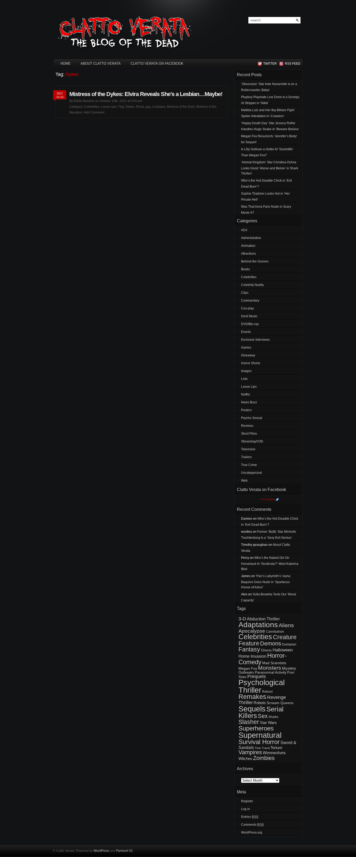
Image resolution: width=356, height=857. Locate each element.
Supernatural (259, 735)
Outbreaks (246, 672)
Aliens (286, 625)
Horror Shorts (250, 363)
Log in (245, 809)
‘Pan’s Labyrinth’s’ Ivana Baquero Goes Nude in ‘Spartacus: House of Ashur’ (265, 581)
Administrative (251, 238)
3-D (242, 618)
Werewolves (274, 753)
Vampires (250, 752)
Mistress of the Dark (181, 107)
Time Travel (262, 748)
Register (247, 801)
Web (244, 480)
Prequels (256, 676)
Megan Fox (247, 668)
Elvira (140, 107)
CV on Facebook (268, 499)
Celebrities (91, 107)
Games (246, 347)
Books (245, 269)
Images (246, 371)
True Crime (249, 465)
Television (248, 449)
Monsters (269, 668)
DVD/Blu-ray (250, 324)
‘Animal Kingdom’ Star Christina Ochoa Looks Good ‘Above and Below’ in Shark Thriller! (269, 167)
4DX (244, 230)
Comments (252, 824)
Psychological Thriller (261, 686)
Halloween (283, 650)
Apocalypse (251, 631)
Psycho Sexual (251, 418)
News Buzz (249, 402)
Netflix (245, 394)
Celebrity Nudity (252, 285)
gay (148, 107)
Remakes (252, 696)
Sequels (252, 708)
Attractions (248, 253)
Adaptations (258, 625)
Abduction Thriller (263, 619)
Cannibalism (275, 631)
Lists (244, 379)
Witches (245, 759)
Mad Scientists (274, 663)
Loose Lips (108, 107)
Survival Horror (259, 741)
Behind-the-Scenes (254, 261)
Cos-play (247, 308)
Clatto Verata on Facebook (157, 63)
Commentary (250, 300)
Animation (248, 246)
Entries (249, 817)
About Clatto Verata (101, 63)
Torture (276, 747)
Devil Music (249, 316)
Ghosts (266, 650)
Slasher (248, 722)
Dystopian (289, 644)
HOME (65, 63)
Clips (244, 293)
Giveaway (248, 355)
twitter (270, 63)
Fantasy (249, 649)
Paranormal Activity (270, 672)
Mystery (289, 668)
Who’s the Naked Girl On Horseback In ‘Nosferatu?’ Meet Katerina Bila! (269, 563)
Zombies (264, 758)
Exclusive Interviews (255, 339)
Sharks (273, 717)
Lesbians (158, 107)
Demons (270, 643)
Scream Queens (280, 703)
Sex (263, 716)
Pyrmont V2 (124, 851)
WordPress (101, 851)
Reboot (267, 691)
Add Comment (94, 112)
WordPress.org (251, 832)
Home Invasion (252, 656)
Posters (246, 410)
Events (246, 332)
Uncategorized (251, 473)
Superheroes (256, 728)
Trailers (246, 457)
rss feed (291, 63)
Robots (260, 703)
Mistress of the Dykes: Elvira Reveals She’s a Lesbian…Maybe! (145, 94)
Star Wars (268, 722)
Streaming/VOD (252, 441)
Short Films (249, 433)
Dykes (130, 107)
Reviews (247, 426)
